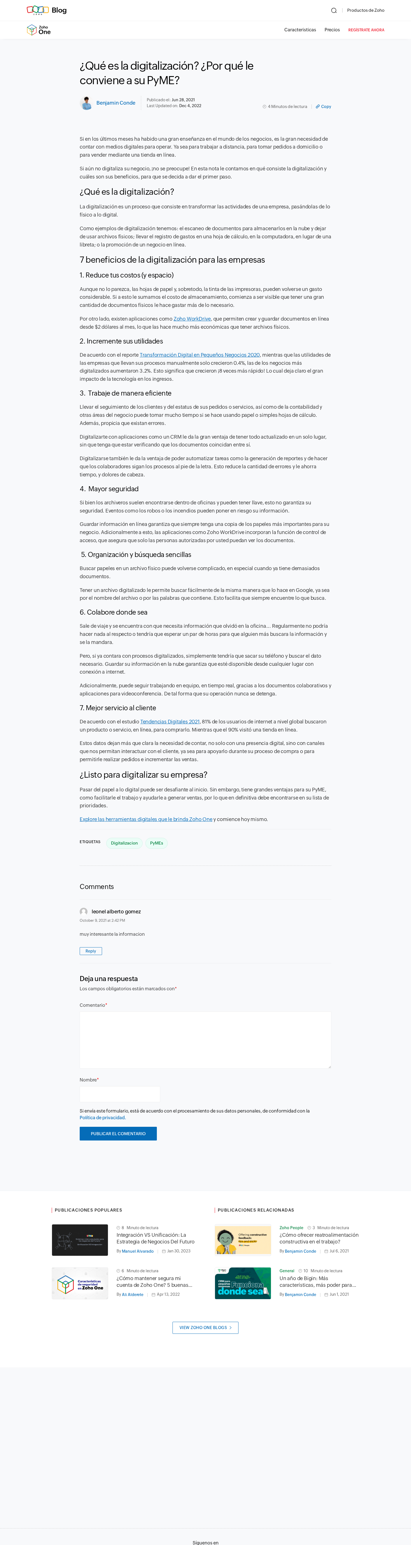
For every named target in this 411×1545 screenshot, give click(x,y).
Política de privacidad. (103, 1117)
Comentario (92, 1005)
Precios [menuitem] (332, 29)
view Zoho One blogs (203, 1327)
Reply (91, 951)
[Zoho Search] (334, 10)
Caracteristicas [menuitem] (300, 29)
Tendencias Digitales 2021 (170, 722)
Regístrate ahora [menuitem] (366, 30)
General (287, 1271)
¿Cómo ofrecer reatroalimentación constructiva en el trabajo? (319, 1238)
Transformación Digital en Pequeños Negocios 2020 (200, 355)
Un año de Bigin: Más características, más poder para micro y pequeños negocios (316, 1281)
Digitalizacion (124, 843)
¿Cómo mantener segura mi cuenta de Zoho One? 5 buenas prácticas (152, 1281)
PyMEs (156, 843)
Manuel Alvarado (138, 1251)
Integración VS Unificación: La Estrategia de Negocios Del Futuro (155, 1238)
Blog (59, 10)
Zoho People (291, 1228)
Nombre (88, 1080)
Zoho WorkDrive (192, 319)
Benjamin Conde (115, 103)
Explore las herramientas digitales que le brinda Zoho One (146, 819)
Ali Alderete (132, 1294)
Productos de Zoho (365, 10)
